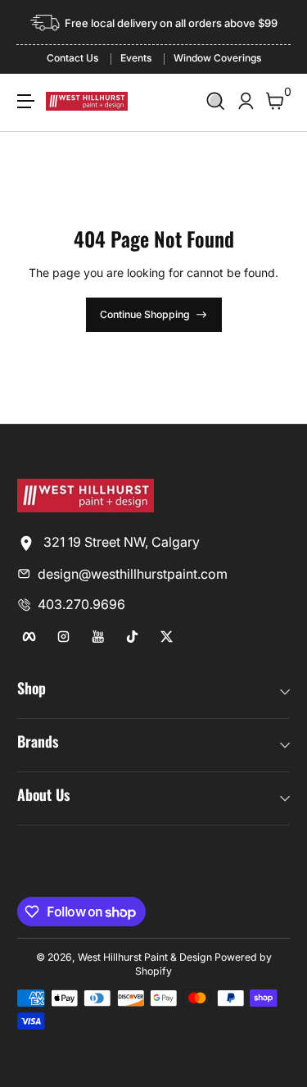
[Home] (85, 507)
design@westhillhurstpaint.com (133, 574)
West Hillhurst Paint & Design (145, 957)
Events (135, 58)
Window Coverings (217, 58)
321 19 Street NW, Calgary (120, 542)
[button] (216, 101)
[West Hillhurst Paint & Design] (87, 101)
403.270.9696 (81, 604)
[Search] (216, 101)
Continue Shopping (145, 314)
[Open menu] (25, 101)
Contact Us (72, 58)
